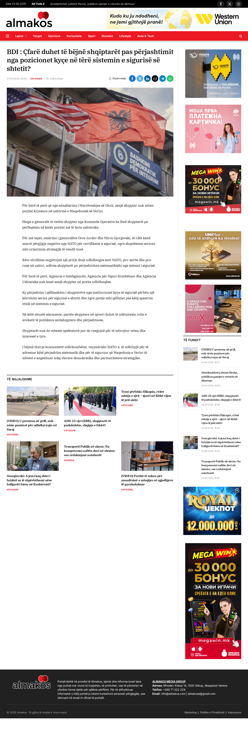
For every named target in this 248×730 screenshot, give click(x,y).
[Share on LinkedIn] (147, 78)
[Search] (240, 36)
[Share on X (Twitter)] (140, 78)
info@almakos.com (173, 693)
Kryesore (36, 78)
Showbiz (107, 36)
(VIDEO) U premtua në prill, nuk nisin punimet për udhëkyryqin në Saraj (32, 425)
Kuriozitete (74, 36)
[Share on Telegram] (162, 78)
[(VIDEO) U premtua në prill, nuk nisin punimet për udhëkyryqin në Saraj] (33, 401)
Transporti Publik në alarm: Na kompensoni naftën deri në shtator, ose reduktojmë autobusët (89, 450)
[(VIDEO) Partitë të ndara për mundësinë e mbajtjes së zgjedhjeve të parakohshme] (147, 456)
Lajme (19, 36)
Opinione (54, 36)
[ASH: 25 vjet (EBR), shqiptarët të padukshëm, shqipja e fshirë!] (90, 401)
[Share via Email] (155, 78)
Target (37, 36)
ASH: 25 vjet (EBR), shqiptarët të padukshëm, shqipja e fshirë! (87, 423)
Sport (91, 36)
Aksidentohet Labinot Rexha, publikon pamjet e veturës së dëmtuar (92, 3)
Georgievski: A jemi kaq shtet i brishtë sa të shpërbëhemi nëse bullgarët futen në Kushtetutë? (29, 480)
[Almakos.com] (29, 19)
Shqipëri (69, 460)
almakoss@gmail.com (201, 693)
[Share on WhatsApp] (170, 78)
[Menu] (7, 36)
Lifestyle (125, 36)
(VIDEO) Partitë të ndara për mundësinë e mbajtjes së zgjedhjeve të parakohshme (147, 480)
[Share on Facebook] (132, 78)
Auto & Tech (145, 36)
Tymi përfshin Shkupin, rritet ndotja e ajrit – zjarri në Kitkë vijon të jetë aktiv (146, 396)
